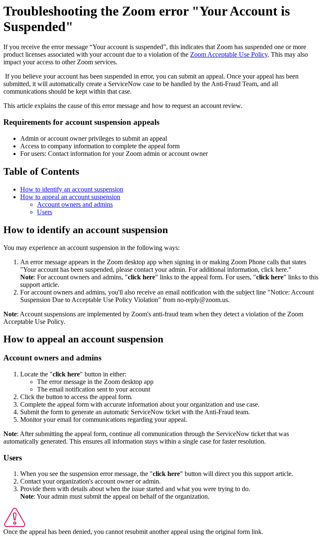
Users (44, 212)
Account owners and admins (75, 204)
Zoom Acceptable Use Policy (228, 54)
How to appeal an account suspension (70, 196)
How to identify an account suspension (71, 189)
